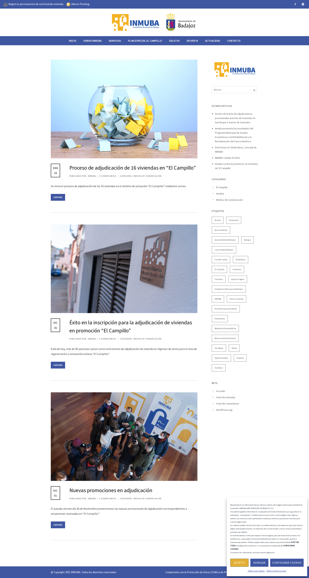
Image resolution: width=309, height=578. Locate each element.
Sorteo (234, 348)
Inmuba (220, 193)
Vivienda (240, 358)
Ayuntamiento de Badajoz (225, 240)
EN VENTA (192, 40)
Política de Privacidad (276, 571)
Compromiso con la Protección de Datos (187, 572)
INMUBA (218, 299)
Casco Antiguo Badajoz (224, 249)
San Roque (219, 348)
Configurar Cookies (287, 562)
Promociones (220, 318)
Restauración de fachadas (225, 338)
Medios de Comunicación (147, 176)
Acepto (239, 562)
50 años (218, 220)
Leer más (57, 197)
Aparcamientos (221, 230)
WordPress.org (224, 409)
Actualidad (212, 40)
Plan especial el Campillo (145, 40)
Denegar (259, 562)
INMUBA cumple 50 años (227, 157)
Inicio (72, 40)
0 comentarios (107, 176)
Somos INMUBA (92, 40)
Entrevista (237, 269)
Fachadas (219, 279)
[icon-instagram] (302, 4)
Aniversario (233, 220)
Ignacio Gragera (237, 279)
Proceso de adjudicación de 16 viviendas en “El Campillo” (132, 167)
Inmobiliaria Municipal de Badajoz (229, 289)
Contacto (233, 40)
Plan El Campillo (236, 299)
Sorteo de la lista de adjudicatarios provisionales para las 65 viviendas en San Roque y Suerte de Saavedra (235, 118)
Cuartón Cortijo (221, 259)
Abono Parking (80, 4)
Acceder (220, 391)
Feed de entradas (225, 397)
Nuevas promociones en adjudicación (110, 490)
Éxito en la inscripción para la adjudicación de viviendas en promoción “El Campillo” (130, 326)
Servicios (115, 40)
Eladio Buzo (240, 259)
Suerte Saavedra (221, 358)
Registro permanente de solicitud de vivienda (35, 4)
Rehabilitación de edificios (225, 328)
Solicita (174, 40)
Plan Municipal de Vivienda (226, 309)
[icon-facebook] (295, 4)
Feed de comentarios (227, 403)
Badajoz (247, 240)
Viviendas (219, 368)
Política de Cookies (256, 571)
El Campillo (222, 187)
